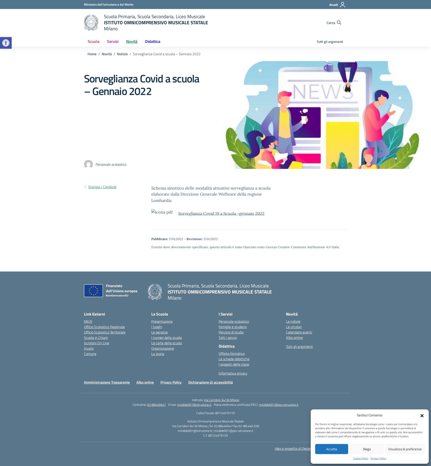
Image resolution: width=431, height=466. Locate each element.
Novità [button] (131, 41)
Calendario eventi (299, 332)
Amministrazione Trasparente (107, 382)
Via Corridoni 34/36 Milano (221, 400)
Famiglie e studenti (233, 326)
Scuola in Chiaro (96, 337)
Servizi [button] (113, 41)
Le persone (159, 332)
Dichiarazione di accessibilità (210, 382)
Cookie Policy (360, 458)
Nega (367, 449)
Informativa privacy (233, 373)
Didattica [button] (152, 41)
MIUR (88, 321)
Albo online (294, 337)
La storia (157, 353)
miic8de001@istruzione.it (194, 404)
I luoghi (156, 326)
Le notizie (293, 321)
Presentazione (162, 321)
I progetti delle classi (234, 364)
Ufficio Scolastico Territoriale (104, 332)
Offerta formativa (232, 353)
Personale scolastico (234, 321)
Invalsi (89, 348)
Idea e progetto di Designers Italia (300, 448)
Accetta (331, 449)
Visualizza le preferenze (405, 449)
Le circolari (294, 326)
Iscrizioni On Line (96, 343)
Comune (90, 353)
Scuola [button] (93, 41)
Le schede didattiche (234, 359)
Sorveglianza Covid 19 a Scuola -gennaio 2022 (221, 213)
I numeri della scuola (166, 337)
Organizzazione (162, 348)
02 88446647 (156, 404)
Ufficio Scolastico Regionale (104, 326)
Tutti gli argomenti (330, 41)
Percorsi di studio (231, 332)
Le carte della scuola (166, 343)
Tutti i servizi (228, 337)
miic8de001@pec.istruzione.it (278, 404)
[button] (6, 43)
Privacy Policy (378, 458)
